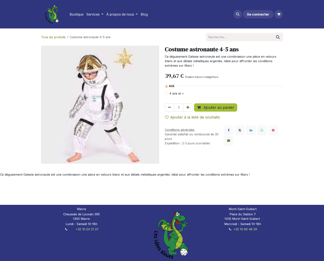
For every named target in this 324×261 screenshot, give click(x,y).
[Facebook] (228, 130)
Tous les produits (53, 37)
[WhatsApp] (261, 130)
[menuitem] (76, 14)
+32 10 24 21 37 (87, 229)
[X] (239, 130)
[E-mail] (228, 140)
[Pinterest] (273, 130)
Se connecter (258, 14)
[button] (237, 14)
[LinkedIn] (250, 130)
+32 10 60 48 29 (245, 229)
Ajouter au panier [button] (218, 107)
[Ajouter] (188, 107)
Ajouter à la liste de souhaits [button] (195, 117)
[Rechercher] (278, 37)
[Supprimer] (169, 107)
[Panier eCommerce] (278, 14)
